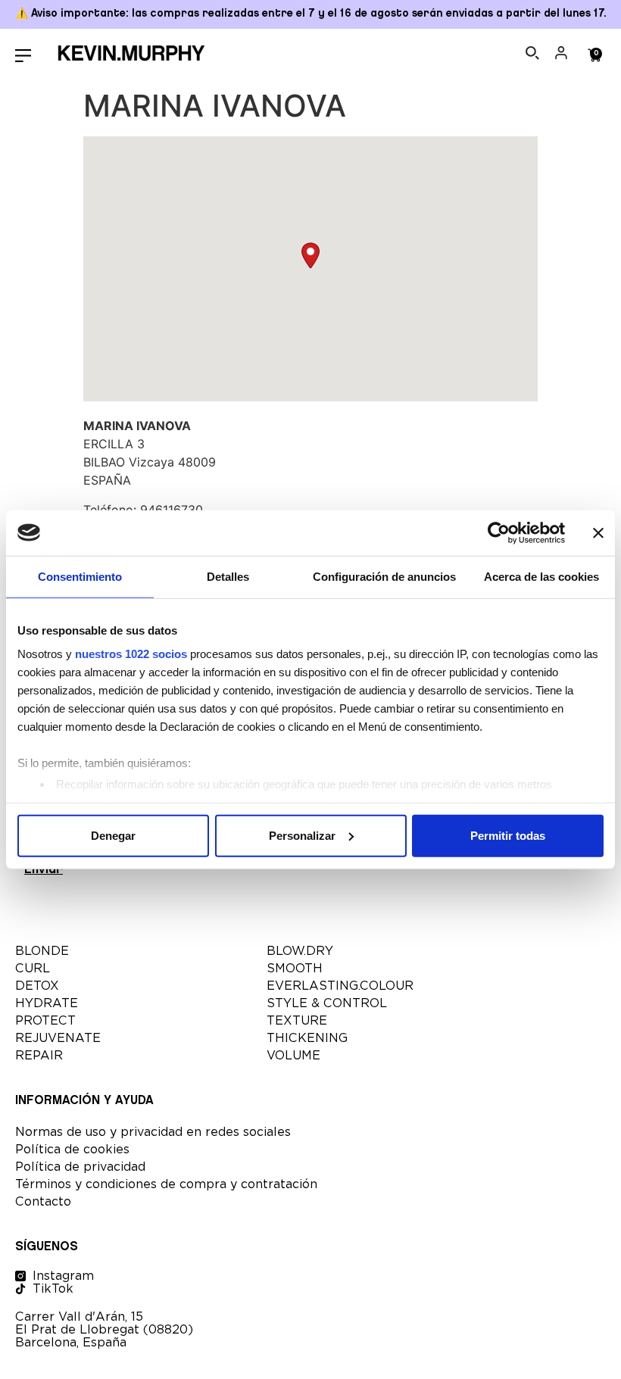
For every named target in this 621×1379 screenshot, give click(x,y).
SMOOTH (295, 968)
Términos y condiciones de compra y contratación (166, 1184)
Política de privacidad (80, 1166)
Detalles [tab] (228, 575)
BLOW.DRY (300, 951)
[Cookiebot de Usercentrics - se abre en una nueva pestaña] (498, 532)
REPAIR (39, 1055)
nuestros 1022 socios (131, 653)
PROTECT (45, 1020)
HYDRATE (46, 1003)
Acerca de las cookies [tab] (541, 575)
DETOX (37, 985)
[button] (310, 255)
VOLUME (293, 1055)
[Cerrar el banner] (598, 532)
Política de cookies (72, 1149)
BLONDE (42, 951)
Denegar (113, 834)
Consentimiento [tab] (80, 575)
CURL (32, 968)
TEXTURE (297, 1020)
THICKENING (307, 1038)
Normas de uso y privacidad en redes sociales (153, 1132)
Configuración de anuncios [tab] (384, 575)
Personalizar (302, 834)
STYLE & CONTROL (327, 1003)
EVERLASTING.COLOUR (340, 985)
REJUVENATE (58, 1038)
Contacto (43, 1201)
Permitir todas (507, 834)
